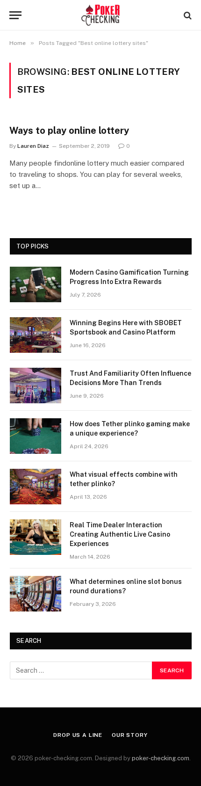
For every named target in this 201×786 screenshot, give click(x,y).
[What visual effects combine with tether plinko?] (35, 486)
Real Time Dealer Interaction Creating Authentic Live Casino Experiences (120, 534)
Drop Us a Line (77, 735)
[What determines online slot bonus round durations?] (35, 593)
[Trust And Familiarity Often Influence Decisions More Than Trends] (35, 385)
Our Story (130, 735)
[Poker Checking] (100, 15)
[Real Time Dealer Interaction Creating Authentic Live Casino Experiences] (35, 537)
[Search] (187, 15)
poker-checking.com (160, 758)
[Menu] (15, 15)
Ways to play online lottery (69, 130)
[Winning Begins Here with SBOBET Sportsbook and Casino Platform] (35, 335)
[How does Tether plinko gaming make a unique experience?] (35, 436)
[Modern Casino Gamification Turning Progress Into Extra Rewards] (35, 284)
